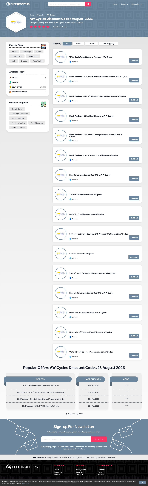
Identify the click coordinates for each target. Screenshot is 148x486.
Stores (123, 4)
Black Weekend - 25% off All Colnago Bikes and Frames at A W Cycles (95, 135)
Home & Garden (17, 109)
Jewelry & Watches (18, 118)
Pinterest (101, 475)
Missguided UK (17, 56)
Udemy (14, 52)
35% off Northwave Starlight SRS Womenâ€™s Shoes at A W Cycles (98, 234)
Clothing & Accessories (20, 114)
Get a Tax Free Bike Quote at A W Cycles (86, 214)
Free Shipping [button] (108, 43)
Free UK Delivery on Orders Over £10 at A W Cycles (91, 293)
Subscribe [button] (99, 439)
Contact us (79, 475)
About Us (79, 472)
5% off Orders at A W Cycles (81, 253)
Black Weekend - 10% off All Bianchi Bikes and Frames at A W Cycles (98, 76)
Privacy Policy (81, 470)
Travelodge (27, 52)
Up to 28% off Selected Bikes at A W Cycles (88, 312)
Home (115, 4)
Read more (25, 483)
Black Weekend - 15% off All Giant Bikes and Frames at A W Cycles (97, 96)
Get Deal (134, 61)
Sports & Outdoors (18, 128)
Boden (38, 52)
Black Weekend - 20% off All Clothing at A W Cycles (91, 116)
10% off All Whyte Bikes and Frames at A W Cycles (90, 57)
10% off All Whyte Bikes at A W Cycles (85, 194)
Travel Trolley (37, 61)
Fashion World (33, 56)
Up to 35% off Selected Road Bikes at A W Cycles (90, 332)
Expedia (24, 61)
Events (56, 470)
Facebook (101, 470)
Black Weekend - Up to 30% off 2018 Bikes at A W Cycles (93, 155)
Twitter (100, 472)
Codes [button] (91, 43)
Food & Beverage (37, 123)
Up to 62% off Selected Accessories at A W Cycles (91, 352)
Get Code (134, 257)
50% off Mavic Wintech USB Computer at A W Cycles (92, 273)
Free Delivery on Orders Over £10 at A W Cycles (89, 175)
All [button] (67, 43)
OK (142, 483)
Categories (135, 4)
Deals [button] (78, 43)
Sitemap (57, 475)
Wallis (13, 61)
